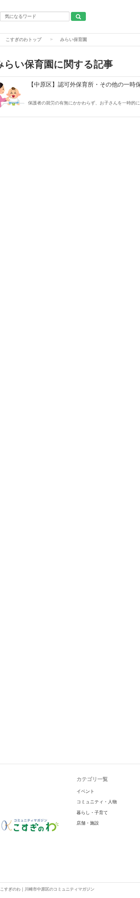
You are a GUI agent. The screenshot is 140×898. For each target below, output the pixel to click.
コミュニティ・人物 (97, 801)
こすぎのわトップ (23, 39)
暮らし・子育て (92, 812)
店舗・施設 (88, 823)
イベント (85, 791)
